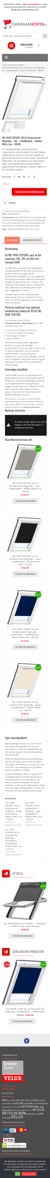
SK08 (33, 1114)
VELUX (36, 229)
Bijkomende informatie (32, 240)
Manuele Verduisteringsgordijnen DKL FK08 (20, 220)
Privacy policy (29, 1174)
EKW (42, 1103)
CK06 (12, 1104)
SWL (31, 229)
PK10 (26, 1110)
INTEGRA (27, 1106)
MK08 (9, 1110)
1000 (17, 1100)
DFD (17, 1103)
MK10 (14, 1110)
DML (26, 1103)
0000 (4, 1100)
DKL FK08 (18, 217)
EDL (34, 1104)
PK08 (22, 1110)
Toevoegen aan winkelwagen (29, 192)
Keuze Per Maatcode (37, 217)
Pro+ (30, 1110)
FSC (11, 1107)
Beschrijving (12, 240)
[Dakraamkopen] (25, 24)
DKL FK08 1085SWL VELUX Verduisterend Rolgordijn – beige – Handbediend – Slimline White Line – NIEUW (25, 706)
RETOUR (25, 229)
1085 (26, 1100)
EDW (38, 1104)
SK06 (28, 1114)
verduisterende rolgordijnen (19, 323)
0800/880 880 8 (28, 9)
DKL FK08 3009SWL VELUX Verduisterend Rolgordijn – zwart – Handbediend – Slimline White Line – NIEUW (25, 560)
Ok (17, 1174)
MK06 (4, 1110)
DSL (30, 1103)
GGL (15, 1107)
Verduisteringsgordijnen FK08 (26, 225)
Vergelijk (12, 203)
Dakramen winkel (16, 65)
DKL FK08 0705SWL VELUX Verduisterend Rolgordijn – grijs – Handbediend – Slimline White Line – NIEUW (25, 487)
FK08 (25, 217)
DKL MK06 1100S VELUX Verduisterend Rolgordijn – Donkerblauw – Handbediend (25, 1010)
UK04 (4, 1118)
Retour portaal (9, 1086)
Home (4, 65)
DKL (14, 229)
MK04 (42, 1107)
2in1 (9, 1100)
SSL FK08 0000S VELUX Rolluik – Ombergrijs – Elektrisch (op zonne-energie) (25, 925)
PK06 (18, 1110)
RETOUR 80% (14, 1113)
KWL (36, 1106)
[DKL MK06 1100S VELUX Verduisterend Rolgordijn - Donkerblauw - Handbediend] (25, 982)
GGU (19, 1107)
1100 (31, 1100)
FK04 (46, 1104)
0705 (13, 1100)
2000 (36, 1100)
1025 (10, 229)
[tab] (12, 240)
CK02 (4, 1104)
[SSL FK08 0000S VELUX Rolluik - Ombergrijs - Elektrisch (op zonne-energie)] (25, 901)
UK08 (9, 1118)
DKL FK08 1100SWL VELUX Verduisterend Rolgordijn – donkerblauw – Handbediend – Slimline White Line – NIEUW (25, 633)
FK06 (4, 1107)
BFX (44, 1100)
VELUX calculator (32, 407)
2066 (40, 1100)
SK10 (37, 1114)
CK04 (8, 1103)
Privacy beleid (8, 1088)
